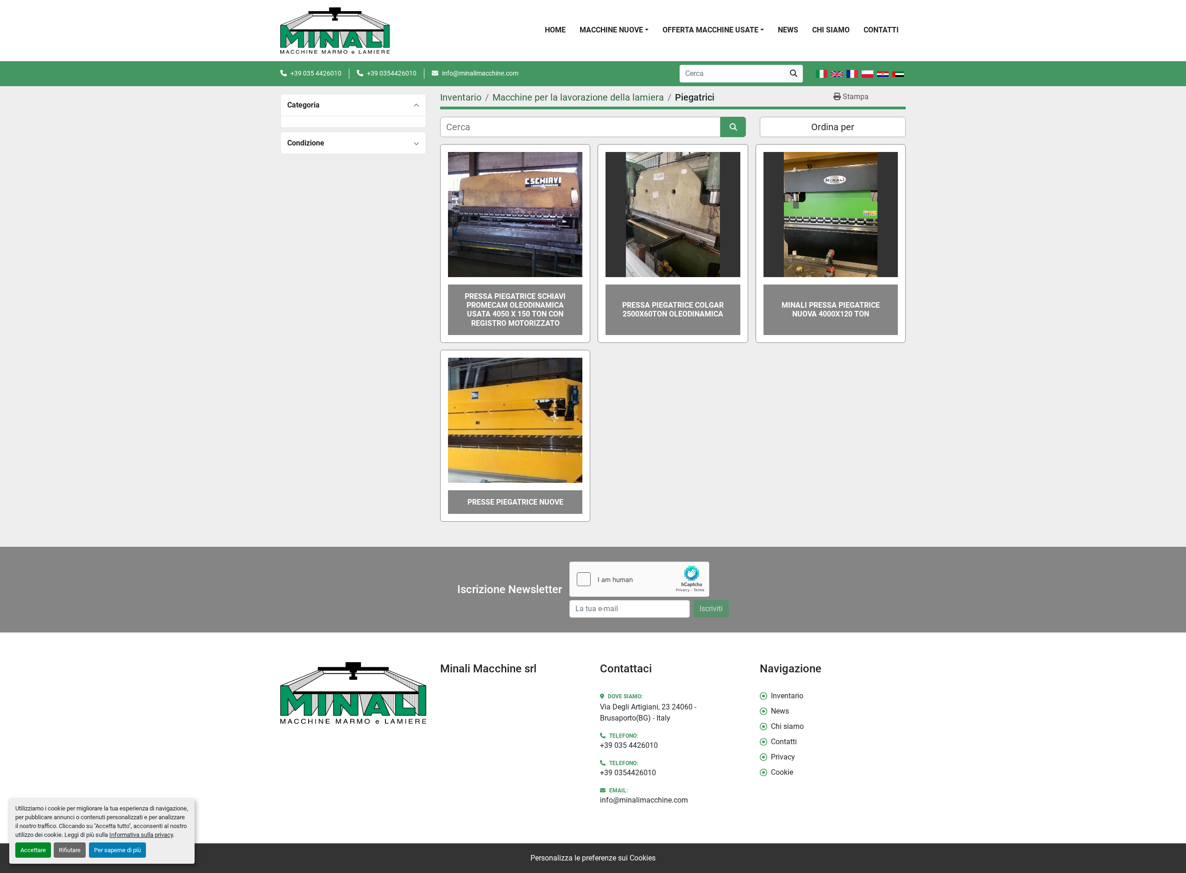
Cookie (782, 772)
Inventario (787, 695)
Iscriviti (711, 608)
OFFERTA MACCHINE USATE (710, 29)
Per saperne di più (117, 850)
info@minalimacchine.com (480, 73)
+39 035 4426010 (315, 73)
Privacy (783, 757)
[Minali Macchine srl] (353, 693)
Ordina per (832, 127)
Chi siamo (831, 29)
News (788, 29)
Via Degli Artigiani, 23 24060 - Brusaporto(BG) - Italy (648, 712)
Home (555, 29)
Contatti (881, 29)
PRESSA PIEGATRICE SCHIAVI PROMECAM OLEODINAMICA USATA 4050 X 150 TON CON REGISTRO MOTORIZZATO (515, 310)
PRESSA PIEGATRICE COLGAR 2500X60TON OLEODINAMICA (673, 309)
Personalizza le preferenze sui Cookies (593, 858)
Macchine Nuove (611, 29)
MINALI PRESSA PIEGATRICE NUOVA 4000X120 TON (831, 309)
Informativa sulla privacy (141, 834)
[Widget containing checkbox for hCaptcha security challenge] (639, 579)
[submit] (793, 73)
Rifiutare (70, 850)
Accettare (33, 850)
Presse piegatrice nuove (515, 502)
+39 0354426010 (391, 73)
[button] (614, 30)
